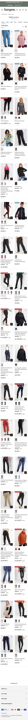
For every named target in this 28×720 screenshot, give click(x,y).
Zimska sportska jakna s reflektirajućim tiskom (19, 226)
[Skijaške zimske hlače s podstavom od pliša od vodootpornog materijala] (21, 137)
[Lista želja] (23, 9)
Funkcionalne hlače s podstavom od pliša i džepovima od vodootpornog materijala (7, 517)
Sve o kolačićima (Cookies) (5, 716)
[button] (25, 9)
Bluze (15, 22)
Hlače (11, 22)
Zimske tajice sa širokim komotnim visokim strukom (6, 443)
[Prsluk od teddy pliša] (7, 609)
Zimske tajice (3, 296)
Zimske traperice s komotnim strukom (7, 659)
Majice (7, 22)
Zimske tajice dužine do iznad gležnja (7, 226)
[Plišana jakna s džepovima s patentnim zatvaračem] (7, 137)
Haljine (3, 22)
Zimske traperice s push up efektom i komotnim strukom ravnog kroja (21, 297)
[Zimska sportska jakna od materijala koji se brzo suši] (21, 39)
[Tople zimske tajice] (7, 106)
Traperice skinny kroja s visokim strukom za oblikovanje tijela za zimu (20, 408)
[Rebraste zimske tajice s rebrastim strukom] (7, 317)
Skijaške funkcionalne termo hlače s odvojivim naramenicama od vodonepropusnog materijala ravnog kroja (7, 189)
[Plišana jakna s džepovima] (7, 72)
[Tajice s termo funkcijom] (21, 575)
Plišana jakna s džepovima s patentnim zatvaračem (6, 153)
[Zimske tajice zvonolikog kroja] (7, 465)
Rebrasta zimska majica (19, 121)
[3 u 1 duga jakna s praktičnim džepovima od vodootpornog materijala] (21, 353)
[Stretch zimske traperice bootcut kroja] (7, 575)
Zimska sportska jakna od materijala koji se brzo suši (20, 54)
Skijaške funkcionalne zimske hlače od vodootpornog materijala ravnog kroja (7, 261)
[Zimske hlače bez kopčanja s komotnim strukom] (21, 609)
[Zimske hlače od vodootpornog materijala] (21, 245)
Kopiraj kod (18, 5)
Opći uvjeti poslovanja (5, 715)
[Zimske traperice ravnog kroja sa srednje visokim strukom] (21, 465)
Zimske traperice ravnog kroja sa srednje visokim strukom (21, 481)
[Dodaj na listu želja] (11, 31)
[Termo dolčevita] (21, 172)
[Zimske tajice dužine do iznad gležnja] (7, 211)
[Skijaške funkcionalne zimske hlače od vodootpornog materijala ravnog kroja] (7, 245)
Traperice (20, 22)
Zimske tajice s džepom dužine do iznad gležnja (21, 515)
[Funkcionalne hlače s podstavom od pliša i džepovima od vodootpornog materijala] (7, 500)
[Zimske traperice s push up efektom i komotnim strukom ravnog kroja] (21, 281)
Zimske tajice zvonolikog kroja (7, 480)
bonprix (5, 713)
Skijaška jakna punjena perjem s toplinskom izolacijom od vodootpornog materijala (21, 333)
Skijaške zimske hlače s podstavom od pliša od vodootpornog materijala (20, 154)
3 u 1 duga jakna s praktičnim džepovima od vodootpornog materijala (21, 369)
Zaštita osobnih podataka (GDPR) (16, 715)
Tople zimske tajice (5, 121)
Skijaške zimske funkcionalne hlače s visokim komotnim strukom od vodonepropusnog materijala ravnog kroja (7, 554)
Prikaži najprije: (4, 25)
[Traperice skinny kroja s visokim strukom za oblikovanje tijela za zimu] (21, 392)
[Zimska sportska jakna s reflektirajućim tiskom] (21, 211)
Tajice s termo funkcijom (20, 589)
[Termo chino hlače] (7, 392)
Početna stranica (4, 14)
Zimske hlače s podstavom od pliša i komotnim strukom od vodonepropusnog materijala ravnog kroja (21, 445)
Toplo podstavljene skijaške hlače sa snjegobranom (6, 54)
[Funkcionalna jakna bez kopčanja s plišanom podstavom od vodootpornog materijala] (21, 537)
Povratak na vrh (14, 683)
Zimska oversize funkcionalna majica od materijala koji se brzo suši (21, 88)
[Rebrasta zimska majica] (21, 106)
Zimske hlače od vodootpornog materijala (20, 260)
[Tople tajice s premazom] (21, 644)
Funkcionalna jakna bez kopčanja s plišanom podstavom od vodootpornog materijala (21, 554)
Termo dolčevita (18, 186)
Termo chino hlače (4, 406)
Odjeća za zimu (10, 14)
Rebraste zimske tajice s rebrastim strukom (5, 332)
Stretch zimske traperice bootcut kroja (6, 590)
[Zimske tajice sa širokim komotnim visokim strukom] (7, 428)
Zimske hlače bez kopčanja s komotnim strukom (20, 624)
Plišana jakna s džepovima (6, 86)
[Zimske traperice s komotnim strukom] (7, 644)
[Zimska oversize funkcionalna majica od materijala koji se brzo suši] (21, 72)
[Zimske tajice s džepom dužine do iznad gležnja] (21, 500)
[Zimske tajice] (7, 281)
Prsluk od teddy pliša (5, 624)
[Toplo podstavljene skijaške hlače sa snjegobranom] (7, 39)
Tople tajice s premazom (20, 658)
